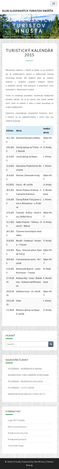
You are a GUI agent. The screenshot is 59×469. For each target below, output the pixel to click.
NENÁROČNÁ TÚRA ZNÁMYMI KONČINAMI (28, 375)
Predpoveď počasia (17, 439)
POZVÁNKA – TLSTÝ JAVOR (21, 387)
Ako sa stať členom (17, 426)
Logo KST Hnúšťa (16, 420)
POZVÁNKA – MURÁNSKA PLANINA (25, 368)
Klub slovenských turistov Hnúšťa (27, 10)
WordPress (39, 461)
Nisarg (29, 465)
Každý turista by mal (18, 433)
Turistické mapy (15, 445)
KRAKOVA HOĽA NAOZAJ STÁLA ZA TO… (27, 394)
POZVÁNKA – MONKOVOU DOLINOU (25, 381)
